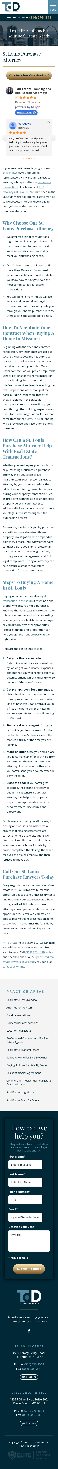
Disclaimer (33, 1445)
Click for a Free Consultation (28, 75)
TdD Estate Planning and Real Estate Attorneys (33, 91)
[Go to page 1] (26, 158)
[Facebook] (29, 1331)
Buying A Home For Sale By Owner (27, 1065)
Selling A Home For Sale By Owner (26, 1057)
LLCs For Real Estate (18, 1030)
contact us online (13, 966)
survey (29, 419)
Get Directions (29, 1376)
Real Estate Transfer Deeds (22, 1050)
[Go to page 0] (23, 158)
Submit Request (29, 1269)
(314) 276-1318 (40, 17)
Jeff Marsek (25, 123)
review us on (24, 112)
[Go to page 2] (29, 158)
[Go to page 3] (31, 158)
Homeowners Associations (22, 1023)
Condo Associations (18, 1015)
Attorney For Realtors (19, 1007)
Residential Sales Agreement (23, 1073)
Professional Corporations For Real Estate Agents (27, 1040)
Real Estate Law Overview (21, 1000)
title (37, 419)
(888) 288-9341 (32, 1369)
